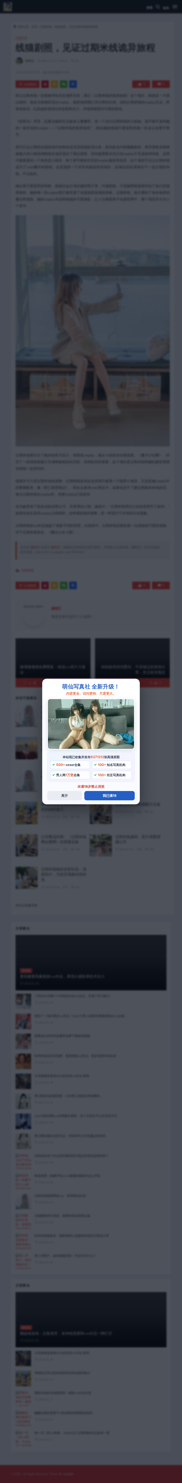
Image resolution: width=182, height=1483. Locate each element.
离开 (64, 795)
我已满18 (110, 795)
